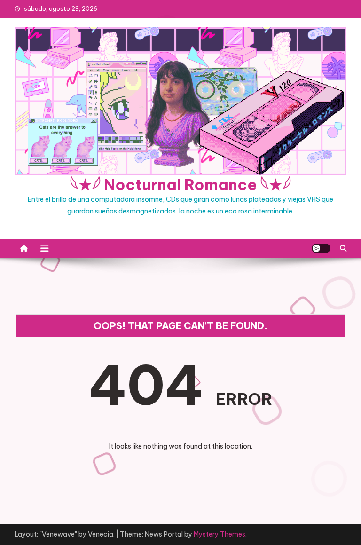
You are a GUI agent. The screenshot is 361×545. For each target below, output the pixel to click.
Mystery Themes (219, 534)
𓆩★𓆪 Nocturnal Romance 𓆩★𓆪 (180, 184)
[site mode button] (321, 248)
